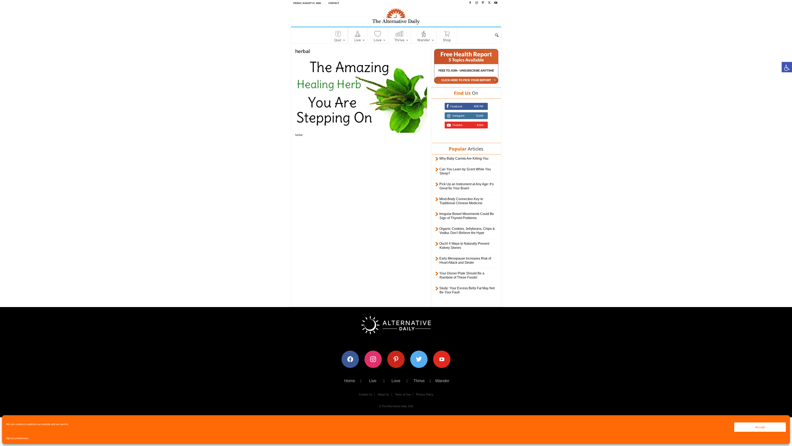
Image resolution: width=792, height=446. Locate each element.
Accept (760, 427)
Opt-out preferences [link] (17, 438)
